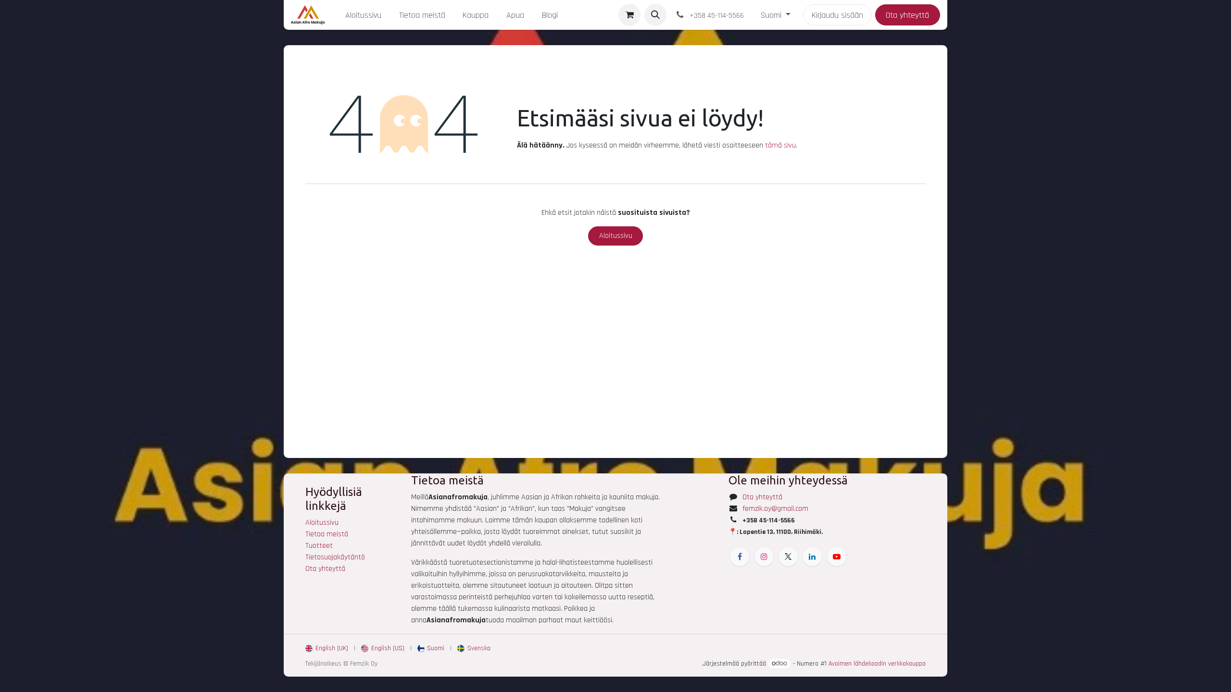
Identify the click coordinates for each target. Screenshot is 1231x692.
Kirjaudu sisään (837, 15)
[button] (655, 15)
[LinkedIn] (812, 556)
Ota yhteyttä (907, 15)
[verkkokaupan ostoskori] (629, 15)
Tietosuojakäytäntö (335, 557)
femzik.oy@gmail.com (775, 509)
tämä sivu (780, 145)
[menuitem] (363, 15)
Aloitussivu (615, 236)
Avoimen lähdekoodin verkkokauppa (877, 663)
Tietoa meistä (326, 534)
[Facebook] (739, 556)
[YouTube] (836, 556)
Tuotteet (319, 546)
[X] (788, 556)
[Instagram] (764, 556)
